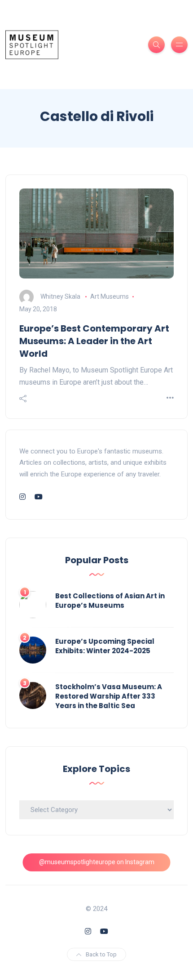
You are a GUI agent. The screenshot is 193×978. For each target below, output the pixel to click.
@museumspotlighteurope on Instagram (96, 862)
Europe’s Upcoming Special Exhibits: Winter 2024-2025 (104, 646)
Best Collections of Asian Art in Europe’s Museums (110, 600)
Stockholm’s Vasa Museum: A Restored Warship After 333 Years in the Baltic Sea (108, 696)
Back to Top (101, 954)
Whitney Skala (60, 296)
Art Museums (109, 296)
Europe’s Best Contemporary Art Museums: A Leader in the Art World (94, 341)
